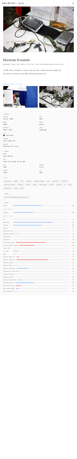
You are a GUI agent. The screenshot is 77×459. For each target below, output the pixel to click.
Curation (5, 225)
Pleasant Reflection (9, 274)
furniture (64, 181)
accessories (7, 181)
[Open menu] (73, 3)
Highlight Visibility (9, 233)
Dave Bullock (13, 3)
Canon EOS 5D (8, 156)
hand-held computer (9, 184)
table (21, 188)
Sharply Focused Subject (10, 279)
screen (15, 188)
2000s (5, 124)
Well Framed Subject (9, 288)
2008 (41, 119)
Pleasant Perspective (9, 268)
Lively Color (6, 248)
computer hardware (39, 181)
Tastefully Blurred (8, 282)
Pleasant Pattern (8, 265)
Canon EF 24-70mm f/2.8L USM (14, 161)
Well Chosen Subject (9, 285)
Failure (5, 228)
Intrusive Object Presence (10, 245)
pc (64, 184)
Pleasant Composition (9, 259)
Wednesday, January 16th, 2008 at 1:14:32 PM (18, 64)
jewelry (28, 184)
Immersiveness (7, 236)
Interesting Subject (9, 242)
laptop (34, 184)
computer (28, 181)
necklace (59, 184)
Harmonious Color (8, 230)
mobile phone (43, 184)
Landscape (43, 130)
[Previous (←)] (10, 30)
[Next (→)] (67, 30)
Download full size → (11, 146)
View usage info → (10, 141)
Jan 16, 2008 (8, 119)
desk (48, 181)
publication (7, 188)
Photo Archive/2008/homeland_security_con (49, 64)
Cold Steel (9, 135)
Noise (4, 254)
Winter (41, 124)
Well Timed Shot (7, 291)
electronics (55, 181)
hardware (20, 184)
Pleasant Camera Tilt (9, 256)
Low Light (6, 251)
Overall (5, 205)
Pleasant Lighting (8, 262)
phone (69, 184)
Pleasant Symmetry (8, 277)
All (4, 219)
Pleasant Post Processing (10, 271)
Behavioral (6, 222)
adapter (16, 181)
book (22, 181)
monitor (51, 184)
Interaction (6, 239)
